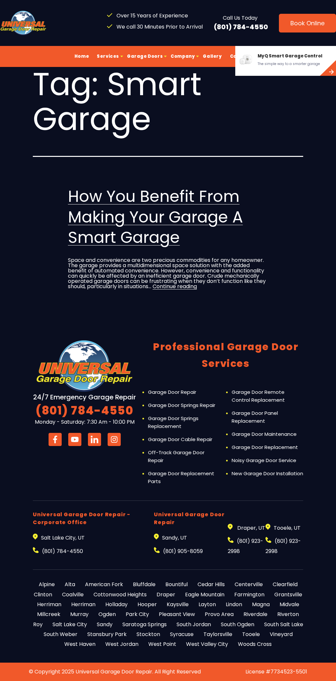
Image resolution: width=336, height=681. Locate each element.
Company (183, 56)
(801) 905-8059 (183, 551)
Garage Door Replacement (265, 447)
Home (81, 56)
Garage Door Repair (172, 392)
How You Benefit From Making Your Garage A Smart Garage (155, 216)
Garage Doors (145, 56)
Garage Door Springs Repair (181, 405)
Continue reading (175, 286)
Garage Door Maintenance (264, 434)
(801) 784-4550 (241, 27)
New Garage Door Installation (267, 473)
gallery (212, 56)
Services (108, 56)
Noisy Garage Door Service (264, 460)
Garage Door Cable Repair (180, 439)
